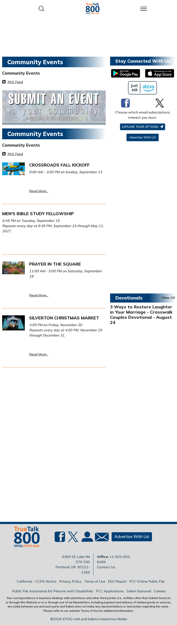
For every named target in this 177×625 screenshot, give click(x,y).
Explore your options (140, 127)
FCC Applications (110, 591)
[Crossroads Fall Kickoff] (13, 168)
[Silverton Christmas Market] (13, 322)
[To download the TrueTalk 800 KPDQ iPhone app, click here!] (159, 73)
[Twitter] (159, 103)
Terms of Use (94, 581)
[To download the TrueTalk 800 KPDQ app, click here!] (125, 73)
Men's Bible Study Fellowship (38, 213)
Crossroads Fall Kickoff (59, 165)
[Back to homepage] (92, 8)
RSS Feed (15, 82)
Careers (160, 591)
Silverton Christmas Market (64, 318)
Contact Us (106, 567)
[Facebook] (125, 103)
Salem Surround (138, 591)
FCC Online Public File (146, 581)
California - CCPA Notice (37, 581)
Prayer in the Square (55, 264)
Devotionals (128, 298)
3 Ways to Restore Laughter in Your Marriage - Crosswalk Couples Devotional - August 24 (141, 314)
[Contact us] (100, 538)
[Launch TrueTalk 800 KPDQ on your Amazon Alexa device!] (142, 88)
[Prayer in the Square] (13, 267)
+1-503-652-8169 (114, 559)
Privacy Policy (70, 581)
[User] (87, 539)
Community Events (21, 73)
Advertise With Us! (142, 137)
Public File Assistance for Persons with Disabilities (52, 591)
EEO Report (117, 581)
